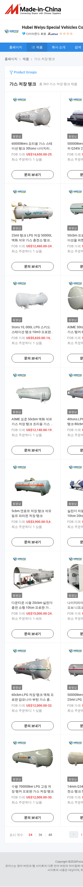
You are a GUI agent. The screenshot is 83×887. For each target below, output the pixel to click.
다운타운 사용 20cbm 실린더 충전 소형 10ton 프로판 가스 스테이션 (32, 607)
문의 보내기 (32, 174)
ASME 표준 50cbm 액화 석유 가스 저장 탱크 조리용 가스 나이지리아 (33, 424)
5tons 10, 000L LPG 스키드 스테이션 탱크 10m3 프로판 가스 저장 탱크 (31, 332)
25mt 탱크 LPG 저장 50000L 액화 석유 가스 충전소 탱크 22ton (32, 240)
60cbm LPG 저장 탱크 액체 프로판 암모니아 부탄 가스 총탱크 (33, 699)
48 (50, 834)
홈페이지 (15, 47)
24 (30, 835)
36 (40, 834)
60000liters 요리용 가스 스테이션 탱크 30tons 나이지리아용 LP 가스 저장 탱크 (32, 148)
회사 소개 (58, 47)
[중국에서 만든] (34, 9)
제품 (39, 47)
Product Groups (25, 72)
